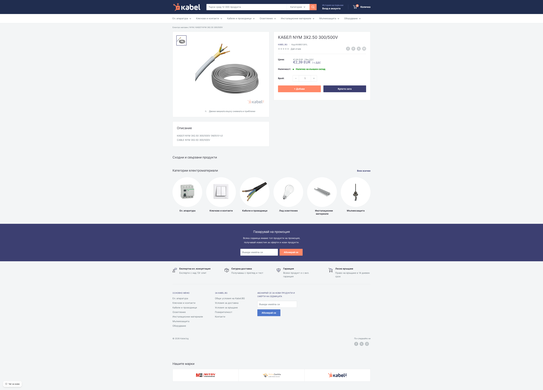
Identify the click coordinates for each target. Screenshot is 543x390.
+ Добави (299, 88)
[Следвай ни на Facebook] (356, 344)
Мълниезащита (327, 18)
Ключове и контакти (207, 18)
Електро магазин (180, 27)
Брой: (281, 78)
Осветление (266, 18)
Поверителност (223, 312)
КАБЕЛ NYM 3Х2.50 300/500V (209, 27)
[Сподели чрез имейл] (364, 49)
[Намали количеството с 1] (296, 78)
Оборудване (351, 18)
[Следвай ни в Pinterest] (353, 49)
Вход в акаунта (331, 8)
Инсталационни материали (296, 18)
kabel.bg (282, 44)
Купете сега (345, 88)
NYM (192, 27)
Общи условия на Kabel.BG (230, 298)
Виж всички (364, 170)
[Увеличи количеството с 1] (314, 78)
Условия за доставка (226, 302)
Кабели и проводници (239, 18)
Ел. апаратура (180, 18)
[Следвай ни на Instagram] (367, 344)
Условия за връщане (226, 307)
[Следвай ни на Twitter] (362, 344)
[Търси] (313, 7)
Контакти (220, 316)
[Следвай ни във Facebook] (348, 49)
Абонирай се (291, 252)
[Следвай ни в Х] (359, 49)
